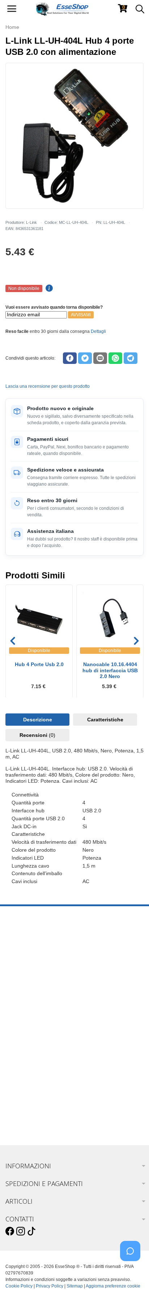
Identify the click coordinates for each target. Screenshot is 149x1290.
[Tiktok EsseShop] (31, 1231)
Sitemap (75, 1286)
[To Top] (132, 1273)
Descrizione (37, 719)
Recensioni (37, 735)
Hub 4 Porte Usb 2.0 (39, 664)
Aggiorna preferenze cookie (113, 1286)
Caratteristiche (105, 719)
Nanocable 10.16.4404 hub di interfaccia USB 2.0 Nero (110, 670)
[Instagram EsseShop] (20, 1231)
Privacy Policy (49, 1286)
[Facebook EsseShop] (9, 1231)
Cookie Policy (19, 1286)
